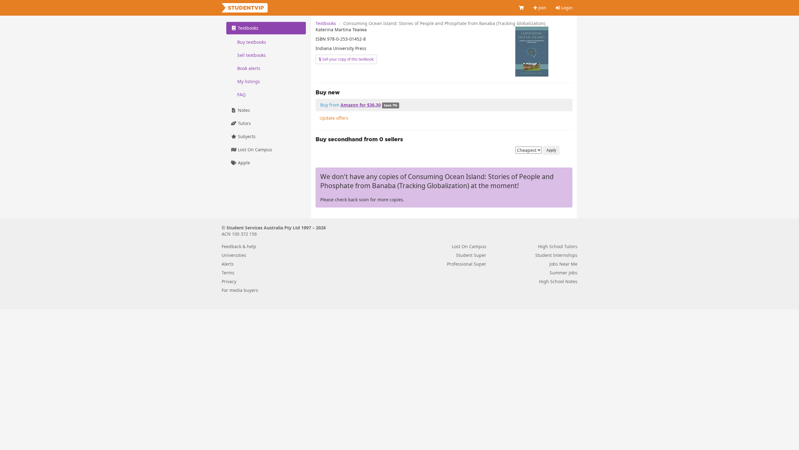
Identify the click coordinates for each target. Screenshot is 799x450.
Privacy (229, 281)
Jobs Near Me (563, 264)
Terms (228, 273)
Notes (243, 110)
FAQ (241, 95)
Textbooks (326, 23)
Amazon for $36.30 (361, 105)
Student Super (471, 255)
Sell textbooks (251, 55)
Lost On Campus (254, 149)
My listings (248, 81)
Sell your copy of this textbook (347, 59)
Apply (551, 150)
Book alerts (248, 68)
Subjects (246, 136)
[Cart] (521, 8)
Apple (243, 163)
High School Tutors (557, 246)
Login (566, 8)
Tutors (244, 123)
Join (541, 8)
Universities (234, 255)
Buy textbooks (251, 42)
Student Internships (556, 255)
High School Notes (558, 281)
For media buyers (240, 290)
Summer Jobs (563, 273)
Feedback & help (239, 246)
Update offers (334, 118)
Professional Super (466, 264)
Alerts (228, 264)
